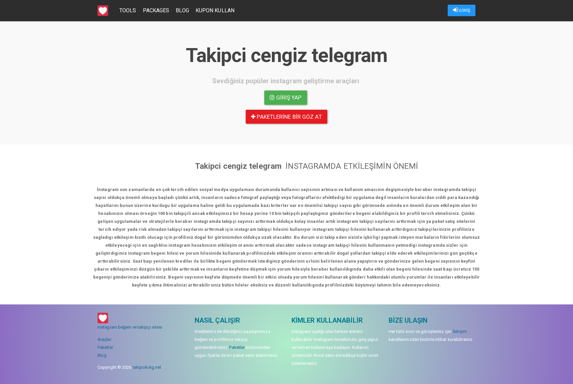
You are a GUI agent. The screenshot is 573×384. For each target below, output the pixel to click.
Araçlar (104, 339)
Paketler (105, 347)
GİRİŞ (464, 10)
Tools (127, 10)
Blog (182, 10)
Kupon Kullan (215, 10)
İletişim (460, 331)
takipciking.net (147, 367)
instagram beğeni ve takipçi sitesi (129, 327)
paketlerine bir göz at (288, 116)
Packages (156, 10)
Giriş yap (288, 97)
